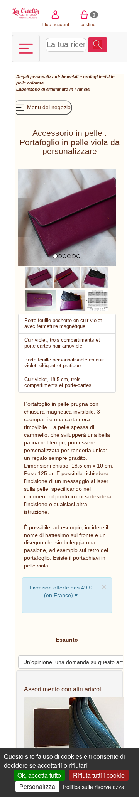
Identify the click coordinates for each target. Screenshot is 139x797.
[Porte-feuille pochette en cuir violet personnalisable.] (39, 277)
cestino (88, 19)
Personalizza (37, 786)
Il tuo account (55, 24)
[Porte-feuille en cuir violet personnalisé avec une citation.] (40, 300)
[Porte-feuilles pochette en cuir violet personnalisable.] (67, 277)
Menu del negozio (48, 107)
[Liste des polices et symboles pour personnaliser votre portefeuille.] (97, 300)
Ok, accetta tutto (39, 775)
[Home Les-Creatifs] (26, 12)
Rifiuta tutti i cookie (99, 775)
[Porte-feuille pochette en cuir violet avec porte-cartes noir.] (70, 300)
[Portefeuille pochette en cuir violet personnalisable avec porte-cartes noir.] (95, 277)
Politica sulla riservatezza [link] (93, 786)
